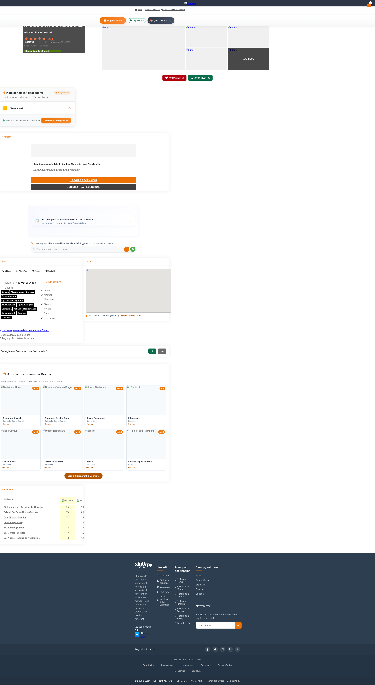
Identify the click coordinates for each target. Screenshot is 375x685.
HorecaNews (188, 665)
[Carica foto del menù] (132, 249)
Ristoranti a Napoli (183, 595)
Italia (198, 575)
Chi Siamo (182, 681)
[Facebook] (207, 649)
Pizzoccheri (16, 108)
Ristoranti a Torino (183, 610)
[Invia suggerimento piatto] (126, 249)
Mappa (37, 270)
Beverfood (206, 665)
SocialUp (196, 671)
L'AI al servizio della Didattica (164, 600)
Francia (200, 589)
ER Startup (179, 671)
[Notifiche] (370, 3)
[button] (83, 221)
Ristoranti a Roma (183, 580)
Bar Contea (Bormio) (14, 532)
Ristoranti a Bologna (183, 617)
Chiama (7, 270)
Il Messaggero (168, 665)
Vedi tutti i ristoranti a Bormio (83, 475)
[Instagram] (222, 649)
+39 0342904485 (26, 282)
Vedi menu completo (54, 120)
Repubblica (148, 665)
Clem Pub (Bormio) (13, 522)
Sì (152, 351)
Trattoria (164, 575)
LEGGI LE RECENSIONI (83, 180)
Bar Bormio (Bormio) (14, 527)
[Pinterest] (237, 649)
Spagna (200, 593)
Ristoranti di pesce (165, 581)
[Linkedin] (230, 649)
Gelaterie (165, 587)
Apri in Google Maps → (132, 315)
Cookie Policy (233, 681)
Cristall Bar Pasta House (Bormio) (21, 512)
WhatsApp (22, 270)
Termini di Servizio (215, 681)
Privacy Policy (196, 681)
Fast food (164, 592)
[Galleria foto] (143, 48)
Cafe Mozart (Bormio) (15, 517)
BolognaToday (225, 665)
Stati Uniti (201, 584)
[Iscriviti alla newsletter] (238, 625)
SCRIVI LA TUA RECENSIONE (83, 187)
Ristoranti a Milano (183, 588)
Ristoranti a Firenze (183, 602)
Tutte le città (184, 623)
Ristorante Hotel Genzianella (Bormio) (23, 507)
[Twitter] (215, 649)
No (162, 351)
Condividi (51, 270)
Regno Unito (202, 580)
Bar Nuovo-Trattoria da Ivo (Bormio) (22, 538)
